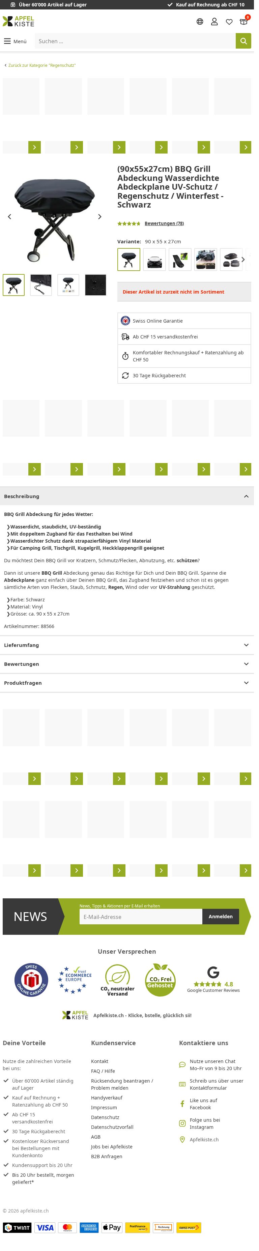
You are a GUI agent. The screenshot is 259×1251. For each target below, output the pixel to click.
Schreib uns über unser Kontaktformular (216, 1084)
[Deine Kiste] (243, 21)
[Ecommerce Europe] (74, 980)
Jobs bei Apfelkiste (112, 1146)
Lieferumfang (21, 645)
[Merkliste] (229, 21)
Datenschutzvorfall (112, 1127)
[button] (15, 41)
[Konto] (214, 21)
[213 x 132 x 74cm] (206, 259)
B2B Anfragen (106, 1156)
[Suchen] (243, 41)
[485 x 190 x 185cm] (231, 259)
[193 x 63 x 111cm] (180, 259)
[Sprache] (200, 21)
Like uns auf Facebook (203, 1104)
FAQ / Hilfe (103, 1071)
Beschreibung (21, 496)
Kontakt (99, 1061)
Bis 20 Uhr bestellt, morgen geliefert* (43, 1178)
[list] (127, 116)
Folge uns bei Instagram (205, 1123)
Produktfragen (23, 682)
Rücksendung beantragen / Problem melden (122, 1084)
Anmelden (221, 916)
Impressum (104, 1107)
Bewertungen (21, 663)
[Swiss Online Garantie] (31, 980)
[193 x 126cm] (154, 259)
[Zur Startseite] (18, 21)
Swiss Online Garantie (158, 321)
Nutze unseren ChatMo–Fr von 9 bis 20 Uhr (216, 1064)
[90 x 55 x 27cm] (129, 259)
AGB (95, 1137)
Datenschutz (105, 1117)
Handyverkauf (106, 1097)
